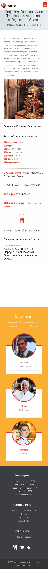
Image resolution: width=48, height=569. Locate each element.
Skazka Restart (24, 521)
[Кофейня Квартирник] (8, 7)
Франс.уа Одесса (24, 537)
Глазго (24, 514)
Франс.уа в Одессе (16, 245)
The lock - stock (24, 517)
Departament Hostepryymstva (24, 511)
